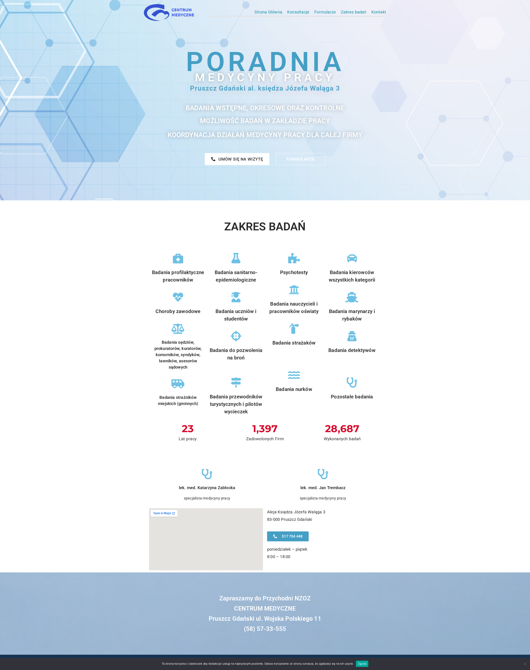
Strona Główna (268, 12)
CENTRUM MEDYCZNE (265, 608)
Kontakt (378, 12)
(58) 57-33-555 (265, 628)
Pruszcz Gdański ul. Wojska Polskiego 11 (265, 618)
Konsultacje (298, 12)
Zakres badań (353, 12)
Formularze (325, 12)
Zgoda (362, 663)
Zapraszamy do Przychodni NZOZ (265, 598)
